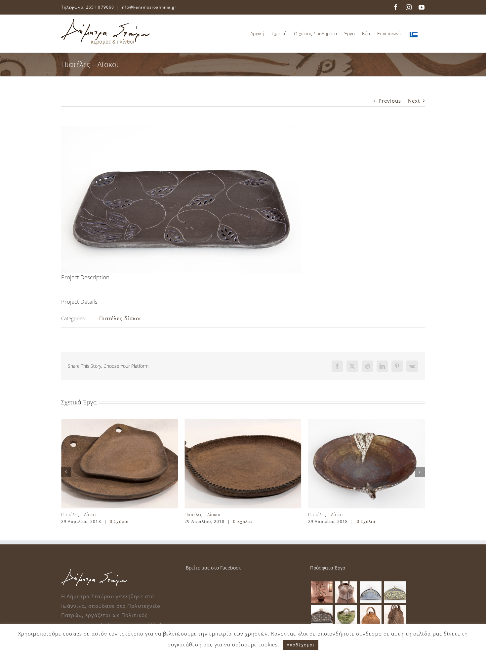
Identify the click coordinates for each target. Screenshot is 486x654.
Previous (390, 100)
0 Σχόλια (119, 521)
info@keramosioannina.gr (149, 7)
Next (414, 100)
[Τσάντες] (346, 592)
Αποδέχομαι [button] (300, 645)
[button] (66, 472)
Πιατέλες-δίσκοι (120, 318)
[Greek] (414, 33)
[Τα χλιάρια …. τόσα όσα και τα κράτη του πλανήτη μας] (321, 592)
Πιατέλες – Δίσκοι (79, 514)
